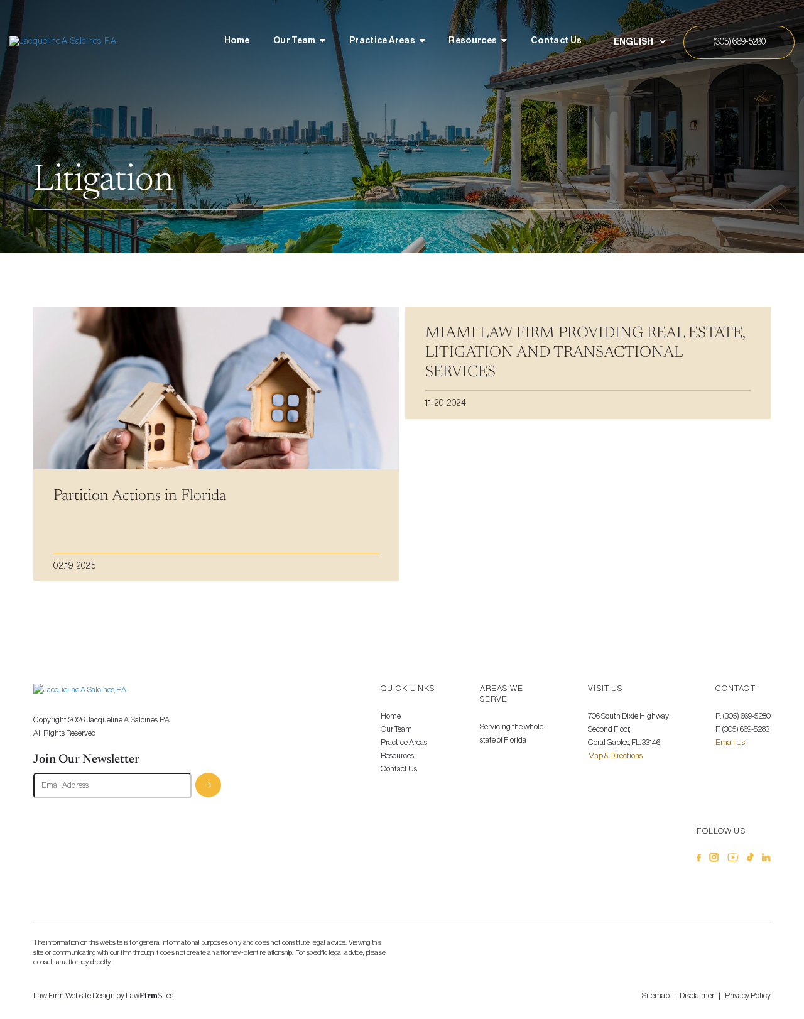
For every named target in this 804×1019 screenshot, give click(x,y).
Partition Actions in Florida (139, 496)
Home (236, 40)
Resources (472, 40)
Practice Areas (382, 40)
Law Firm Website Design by (78, 996)
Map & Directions (615, 756)
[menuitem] (236, 41)
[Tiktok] (750, 859)
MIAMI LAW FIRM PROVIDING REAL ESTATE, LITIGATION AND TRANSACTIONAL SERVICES (585, 353)
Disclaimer (697, 996)
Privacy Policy (748, 996)
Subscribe (208, 785)
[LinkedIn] (766, 859)
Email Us (730, 742)
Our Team (294, 40)
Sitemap (656, 996)
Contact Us (556, 40)
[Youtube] (732, 859)
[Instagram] (714, 859)
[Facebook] (699, 859)
